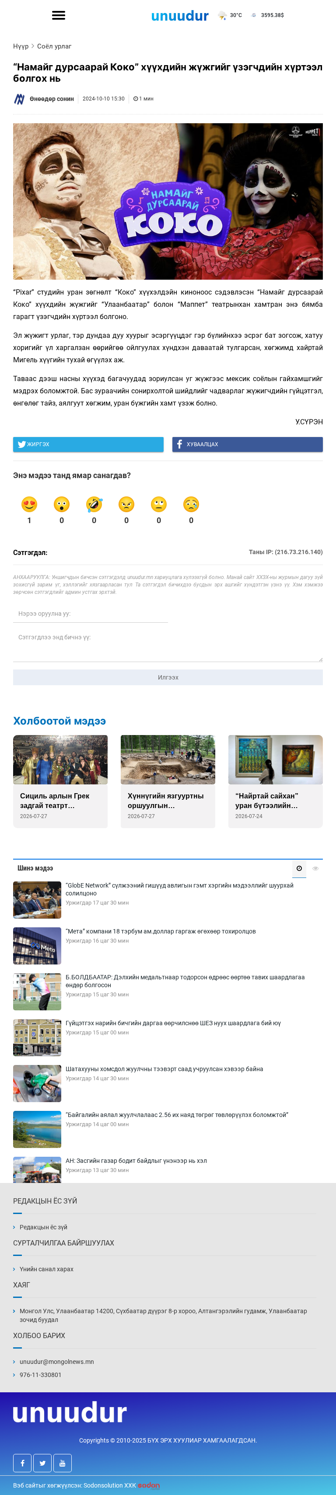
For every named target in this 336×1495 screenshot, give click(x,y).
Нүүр (20, 46)
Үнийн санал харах (47, 1269)
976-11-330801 (41, 1374)
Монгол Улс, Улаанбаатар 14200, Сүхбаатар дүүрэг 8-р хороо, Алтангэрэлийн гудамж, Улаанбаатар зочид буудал (163, 1315)
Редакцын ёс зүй (43, 1227)
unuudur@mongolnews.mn (57, 1361)
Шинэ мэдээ (35, 868)
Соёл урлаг (54, 46)
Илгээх (168, 677)
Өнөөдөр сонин (52, 98)
